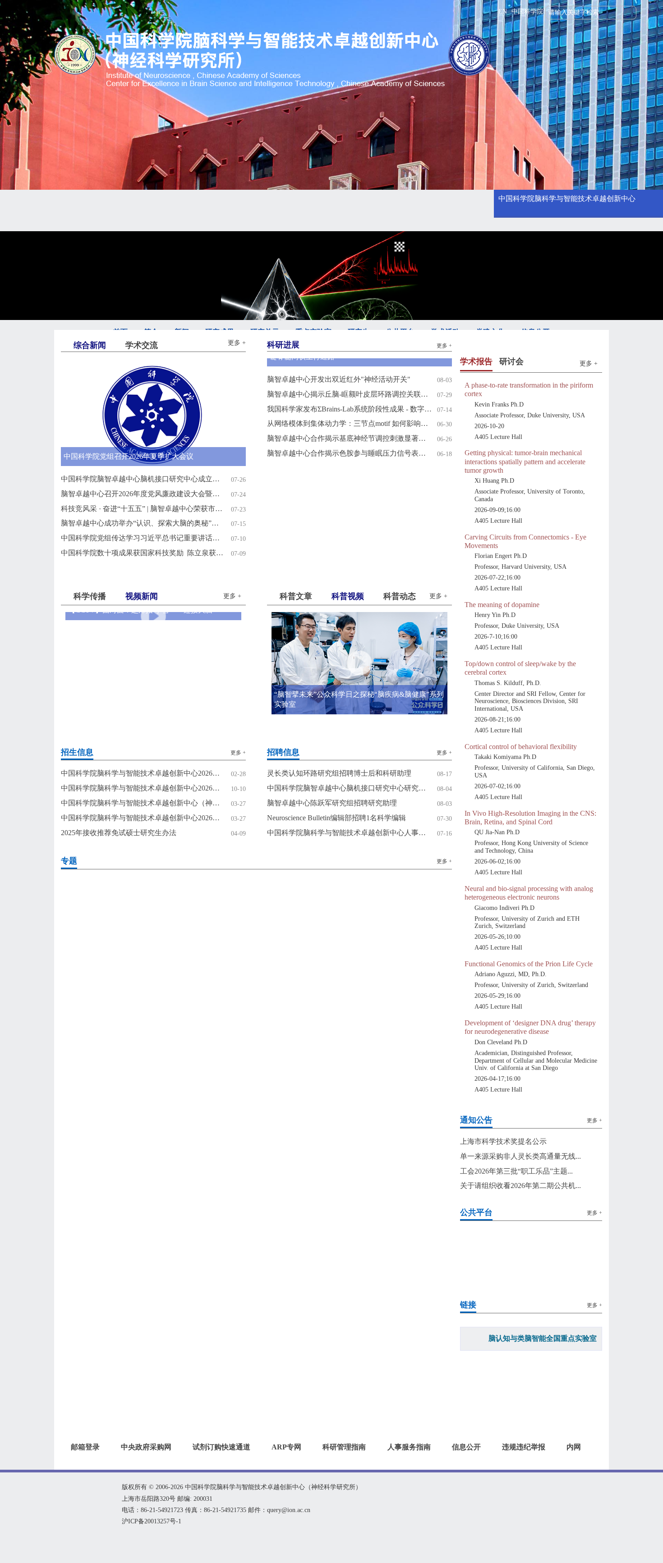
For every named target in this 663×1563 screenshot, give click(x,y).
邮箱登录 (85, 1447)
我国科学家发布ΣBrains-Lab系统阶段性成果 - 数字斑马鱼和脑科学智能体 (349, 409)
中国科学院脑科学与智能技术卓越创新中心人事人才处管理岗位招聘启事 (349, 832)
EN (502, 11)
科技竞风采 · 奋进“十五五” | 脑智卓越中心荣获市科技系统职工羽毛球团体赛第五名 (143, 508)
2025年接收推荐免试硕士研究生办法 (118, 832)
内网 (573, 1447)
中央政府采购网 (146, 1447)
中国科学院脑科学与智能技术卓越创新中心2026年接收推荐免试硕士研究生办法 (143, 818)
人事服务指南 (409, 1447)
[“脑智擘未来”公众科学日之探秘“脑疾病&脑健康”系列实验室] (359, 662)
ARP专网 (286, 1447)
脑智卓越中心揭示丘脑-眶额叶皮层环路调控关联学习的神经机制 (349, 394)
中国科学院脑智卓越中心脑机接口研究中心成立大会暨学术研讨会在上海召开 (143, 479)
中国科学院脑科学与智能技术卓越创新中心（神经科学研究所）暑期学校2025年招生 (143, 803)
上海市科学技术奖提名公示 (503, 1141)
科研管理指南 (344, 1447)
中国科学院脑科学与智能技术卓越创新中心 (566, 198)
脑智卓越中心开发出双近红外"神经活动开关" (338, 379)
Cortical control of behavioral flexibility (521, 746)
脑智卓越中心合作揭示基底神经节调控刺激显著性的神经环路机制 (349, 438)
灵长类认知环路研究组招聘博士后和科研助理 (339, 773)
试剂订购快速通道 (221, 1447)
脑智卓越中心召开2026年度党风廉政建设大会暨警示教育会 (143, 494)
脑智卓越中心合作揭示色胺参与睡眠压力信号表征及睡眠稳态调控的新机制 (349, 453)
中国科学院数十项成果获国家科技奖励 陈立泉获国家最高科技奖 (143, 553)
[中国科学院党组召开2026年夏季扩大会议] (153, 412)
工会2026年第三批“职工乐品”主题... (516, 1171)
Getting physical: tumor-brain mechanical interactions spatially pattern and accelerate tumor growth (525, 461)
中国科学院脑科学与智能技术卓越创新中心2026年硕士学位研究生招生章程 (143, 788)
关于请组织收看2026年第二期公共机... (520, 1185)
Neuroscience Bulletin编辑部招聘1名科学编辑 (336, 818)
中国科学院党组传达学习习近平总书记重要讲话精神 (143, 538)
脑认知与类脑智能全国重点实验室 (542, 1338)
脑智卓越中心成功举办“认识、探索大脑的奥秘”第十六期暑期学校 (143, 523)
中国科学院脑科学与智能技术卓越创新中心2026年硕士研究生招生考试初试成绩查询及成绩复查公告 (143, 773)
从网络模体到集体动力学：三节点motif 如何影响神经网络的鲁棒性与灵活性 (349, 423)
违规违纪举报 (523, 1447)
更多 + (237, 342)
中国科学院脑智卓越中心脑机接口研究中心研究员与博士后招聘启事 (349, 788)
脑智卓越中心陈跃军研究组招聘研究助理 (332, 803)
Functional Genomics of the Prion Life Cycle (529, 964)
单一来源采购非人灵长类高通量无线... (520, 1156)
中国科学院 (527, 11)
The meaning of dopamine (502, 604)
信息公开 (466, 1447)
